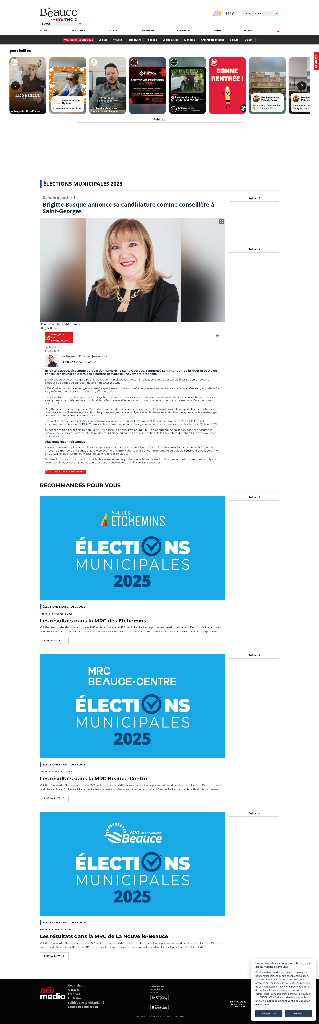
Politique (152, 39)
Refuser (298, 1013)
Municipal (189, 39)
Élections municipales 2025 (82, 183)
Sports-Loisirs (170, 39)
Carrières (74, 994)
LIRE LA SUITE (52, 640)
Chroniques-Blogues (212, 39)
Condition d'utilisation (83, 1007)
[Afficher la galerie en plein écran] (221, 221)
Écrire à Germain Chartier (79, 362)
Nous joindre (76, 985)
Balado (249, 39)
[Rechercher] (277, 30)
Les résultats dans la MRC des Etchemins (93, 621)
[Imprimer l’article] (217, 336)
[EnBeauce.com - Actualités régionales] (58, 14)
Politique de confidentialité (86, 1002)
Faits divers (134, 39)
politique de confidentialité (283, 1000)
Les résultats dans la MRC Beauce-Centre (93, 778)
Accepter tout (269, 1013)
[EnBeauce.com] (53, 998)
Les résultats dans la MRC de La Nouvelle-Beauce (104, 936)
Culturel (234, 39)
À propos (74, 990)
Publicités (74, 998)
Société (103, 39)
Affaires (117, 39)
